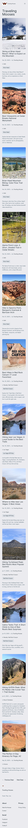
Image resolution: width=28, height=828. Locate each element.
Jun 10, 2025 (5, 633)
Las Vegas (6, 450)
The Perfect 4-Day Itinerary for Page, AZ (11, 755)
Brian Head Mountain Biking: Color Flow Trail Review (12, 183)
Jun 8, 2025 (5, 696)
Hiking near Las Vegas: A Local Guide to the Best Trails (13, 439)
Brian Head (6, 67)
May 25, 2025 (6, 760)
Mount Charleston (8, 700)
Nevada (6, 385)
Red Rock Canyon (13, 385)
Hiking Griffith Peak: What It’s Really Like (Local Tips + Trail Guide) (13, 689)
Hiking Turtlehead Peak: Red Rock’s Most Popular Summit (13, 564)
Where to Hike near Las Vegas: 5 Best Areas (12, 503)
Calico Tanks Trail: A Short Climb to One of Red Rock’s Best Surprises (14, 627)
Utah (5, 64)
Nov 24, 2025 (6, 125)
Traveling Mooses (11, 3)
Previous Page (8, 780)
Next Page (21, 780)
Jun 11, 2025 (5, 571)
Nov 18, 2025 (6, 381)
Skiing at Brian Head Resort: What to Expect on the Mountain (14, 53)
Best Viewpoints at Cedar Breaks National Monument (13, 118)
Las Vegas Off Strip (8, 453)
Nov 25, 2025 (6, 60)
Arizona (6, 764)
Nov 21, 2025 (6, 317)
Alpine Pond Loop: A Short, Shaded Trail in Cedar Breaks (11, 247)
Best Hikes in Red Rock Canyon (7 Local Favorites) (12, 374)
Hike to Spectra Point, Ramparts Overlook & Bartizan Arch (12, 310)
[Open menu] (25, 4)
